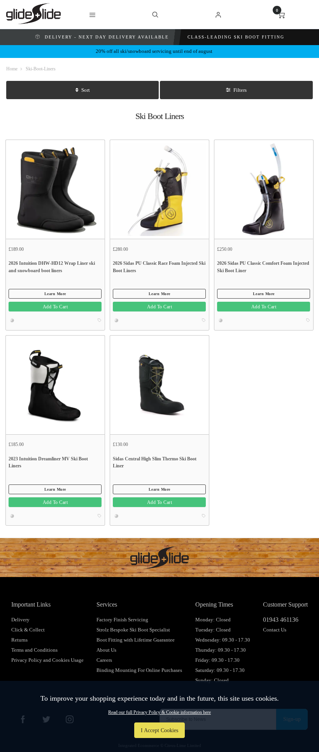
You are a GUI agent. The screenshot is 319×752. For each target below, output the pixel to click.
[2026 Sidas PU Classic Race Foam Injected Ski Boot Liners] (159, 189)
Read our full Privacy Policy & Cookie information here (159, 712)
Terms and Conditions (34, 650)
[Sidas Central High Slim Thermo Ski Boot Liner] (159, 384)
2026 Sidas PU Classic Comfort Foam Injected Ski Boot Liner (263, 267)
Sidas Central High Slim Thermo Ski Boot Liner (154, 462)
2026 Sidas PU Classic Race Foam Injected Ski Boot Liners (159, 267)
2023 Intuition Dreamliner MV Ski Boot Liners (48, 462)
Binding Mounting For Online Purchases (139, 670)
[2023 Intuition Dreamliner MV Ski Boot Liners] (55, 384)
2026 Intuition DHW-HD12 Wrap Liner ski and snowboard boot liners (52, 267)
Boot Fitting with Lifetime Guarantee (135, 640)
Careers (104, 660)
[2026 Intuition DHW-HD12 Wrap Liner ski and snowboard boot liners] (55, 189)
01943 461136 (280, 619)
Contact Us (274, 630)
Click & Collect (28, 630)
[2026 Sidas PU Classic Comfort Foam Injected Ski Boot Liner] (263, 189)
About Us (106, 650)
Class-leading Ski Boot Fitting (236, 37)
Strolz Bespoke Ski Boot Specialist (133, 630)
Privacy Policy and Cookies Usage (47, 660)
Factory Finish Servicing (122, 620)
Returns (19, 640)
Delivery (20, 620)
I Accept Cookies (159, 730)
